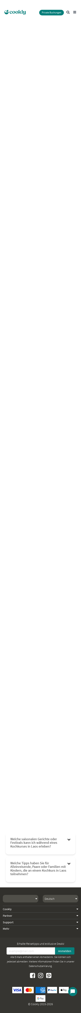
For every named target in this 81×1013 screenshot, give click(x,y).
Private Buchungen (51, 12)
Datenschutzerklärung (40, 966)
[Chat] (72, 991)
